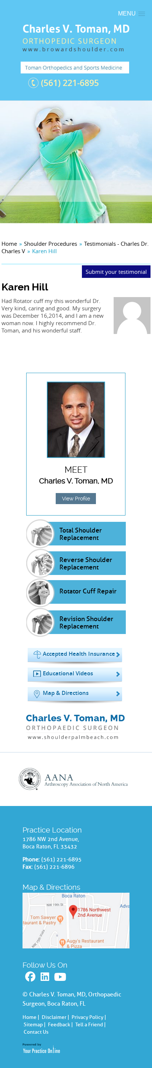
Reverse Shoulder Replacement (85, 563)
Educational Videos (68, 673)
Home (9, 243)
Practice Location (52, 830)
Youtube (61, 977)
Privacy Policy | (89, 1017)
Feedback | (60, 1025)
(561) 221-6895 (70, 83)
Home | (31, 1017)
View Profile (76, 499)
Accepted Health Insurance (79, 654)
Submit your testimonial (116, 271)
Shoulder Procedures (50, 243)
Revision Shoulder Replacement (86, 622)
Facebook (31, 977)
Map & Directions (66, 693)
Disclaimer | (55, 1017)
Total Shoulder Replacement (80, 534)
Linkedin (46, 977)
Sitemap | (35, 1025)
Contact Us (36, 1032)
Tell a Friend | (90, 1025)
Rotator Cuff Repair (88, 591)
